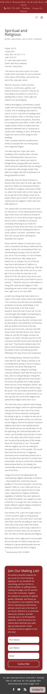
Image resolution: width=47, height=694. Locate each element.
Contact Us (37, 8)
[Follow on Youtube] (18, 689)
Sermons (38, 39)
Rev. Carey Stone (14, 39)
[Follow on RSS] (25, 689)
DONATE (37, 689)
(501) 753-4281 (12, 8)
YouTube (26, 8)
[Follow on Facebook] (13, 689)
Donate (24, 11)
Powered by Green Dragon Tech (26, 684)
